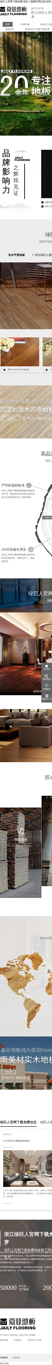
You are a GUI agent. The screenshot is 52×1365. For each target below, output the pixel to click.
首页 (7, 24)
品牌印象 (25, 24)
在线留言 (18, 1340)
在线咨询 (11, 418)
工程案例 (31, 1335)
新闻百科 (9, 29)
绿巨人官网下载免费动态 (18, 1122)
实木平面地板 (16, 254)
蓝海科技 (16, 1358)
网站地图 (4, 1340)
